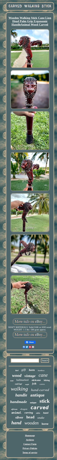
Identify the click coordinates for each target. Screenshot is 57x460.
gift (23, 370)
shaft (11, 381)
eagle (27, 384)
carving (28, 412)
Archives (30, 440)
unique (33, 402)
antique (37, 395)
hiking (47, 380)
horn (32, 370)
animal (16, 412)
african (14, 409)
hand (16, 422)
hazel (45, 413)
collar (18, 384)
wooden (31, 422)
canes (42, 384)
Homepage (30, 435)
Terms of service (29, 452)
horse (45, 423)
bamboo (41, 370)
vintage (30, 376)
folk (34, 383)
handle (21, 395)
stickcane (36, 380)
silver (19, 417)
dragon (23, 409)
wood (16, 375)
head (30, 417)
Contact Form (29, 444)
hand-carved (40, 389)
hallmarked (22, 380)
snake (40, 417)
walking (19, 389)
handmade (18, 402)
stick (45, 401)
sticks (38, 413)
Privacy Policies (30, 448)
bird (16, 370)
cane (43, 375)
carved (39, 407)
